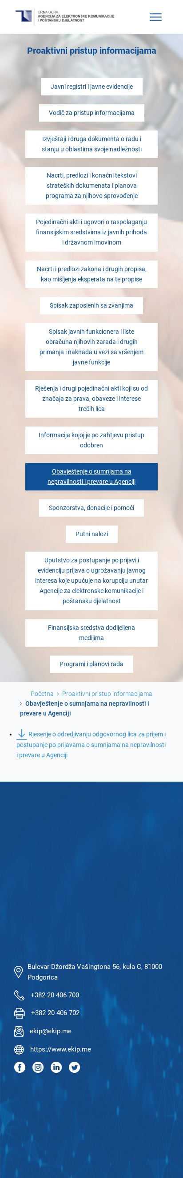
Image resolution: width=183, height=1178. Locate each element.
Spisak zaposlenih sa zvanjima (91, 305)
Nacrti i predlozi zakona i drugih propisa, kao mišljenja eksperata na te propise (92, 274)
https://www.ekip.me (60, 1049)
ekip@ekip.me (51, 1031)
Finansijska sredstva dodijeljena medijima (91, 633)
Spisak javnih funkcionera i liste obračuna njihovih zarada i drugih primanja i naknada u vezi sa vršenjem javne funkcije (91, 347)
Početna (42, 693)
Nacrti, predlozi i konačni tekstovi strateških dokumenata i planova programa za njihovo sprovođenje (92, 186)
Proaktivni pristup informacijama (107, 693)
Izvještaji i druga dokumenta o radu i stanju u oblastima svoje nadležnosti (92, 144)
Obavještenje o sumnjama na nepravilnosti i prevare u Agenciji (91, 477)
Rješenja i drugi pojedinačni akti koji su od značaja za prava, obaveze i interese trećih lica (91, 399)
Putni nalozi (92, 534)
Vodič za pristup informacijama (92, 113)
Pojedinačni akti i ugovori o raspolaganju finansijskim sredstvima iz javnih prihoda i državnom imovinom (91, 232)
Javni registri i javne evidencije (92, 87)
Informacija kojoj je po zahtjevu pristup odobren (91, 440)
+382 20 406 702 (55, 1013)
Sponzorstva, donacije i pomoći (91, 508)
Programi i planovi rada (91, 664)
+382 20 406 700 (55, 995)
